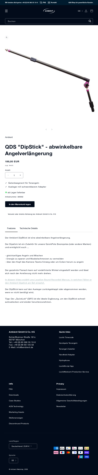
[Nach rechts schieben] (52, 129)
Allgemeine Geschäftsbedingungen (71, 401)
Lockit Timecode (66, 337)
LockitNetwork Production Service (74, 372)
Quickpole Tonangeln (68, 343)
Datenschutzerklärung (66, 395)
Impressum (61, 389)
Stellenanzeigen (16, 418)
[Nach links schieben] (46, 129)
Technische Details (29, 228)
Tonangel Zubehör (67, 349)
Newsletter (61, 406)
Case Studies (15, 401)
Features (11, 228)
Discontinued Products (19, 424)
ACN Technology (16, 406)
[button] (6, 11)
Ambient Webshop (17, 469)
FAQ (11, 389)
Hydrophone (64, 360)
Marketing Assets (16, 412)
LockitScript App (66, 366)
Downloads (14, 395)
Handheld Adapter (67, 355)
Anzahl (7, 170)
